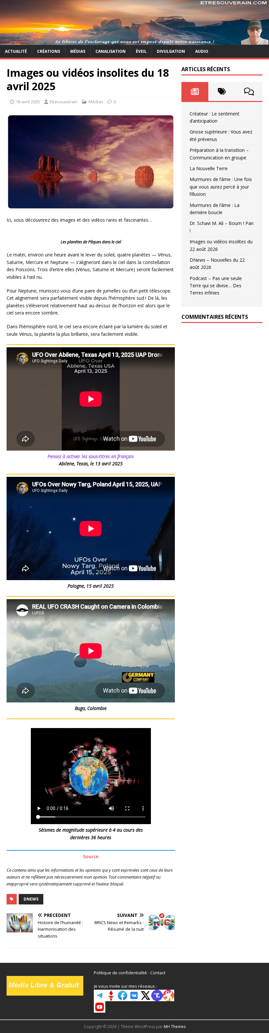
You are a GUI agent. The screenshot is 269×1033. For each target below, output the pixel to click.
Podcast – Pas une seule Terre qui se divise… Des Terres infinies (216, 285)
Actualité (16, 51)
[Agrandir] (166, 238)
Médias (77, 51)
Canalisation (110, 51)
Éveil (141, 51)
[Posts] (194, 91)
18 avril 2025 (28, 102)
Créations (48, 51)
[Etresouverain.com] (134, 41)
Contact (157, 973)
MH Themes (175, 1026)
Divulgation (171, 51)
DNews (31, 899)
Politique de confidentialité (120, 973)
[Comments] (249, 91)
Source (90, 856)
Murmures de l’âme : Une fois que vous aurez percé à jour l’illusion (221, 186)
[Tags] (221, 91)
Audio (201, 51)
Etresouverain (64, 102)
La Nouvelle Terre (209, 168)
